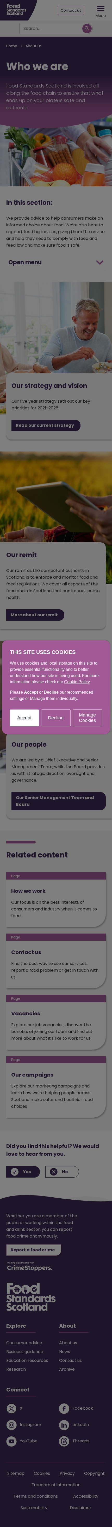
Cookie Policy (77, 682)
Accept (24, 717)
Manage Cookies (87, 717)
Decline (56, 717)
